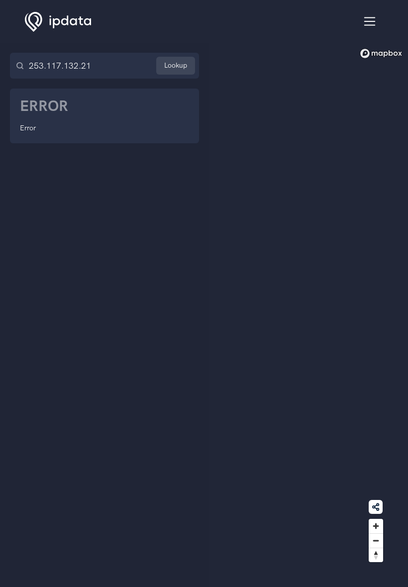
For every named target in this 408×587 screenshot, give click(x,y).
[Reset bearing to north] (376, 555)
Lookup (175, 65)
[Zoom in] (376, 526)
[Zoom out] (376, 540)
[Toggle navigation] (370, 21)
